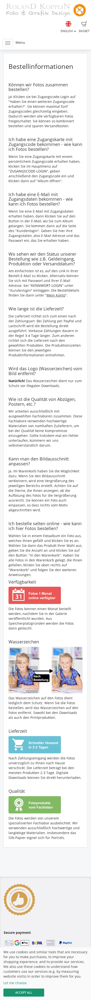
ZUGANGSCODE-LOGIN (28, 171)
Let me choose (15, 983)
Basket (84, 31)
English (67, 31)
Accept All (23, 993)
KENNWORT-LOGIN (46, 285)
